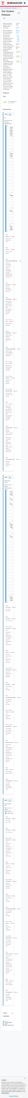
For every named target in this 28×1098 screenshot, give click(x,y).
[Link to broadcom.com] (14, 3)
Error (9, 484)
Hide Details (9, 114)
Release (10, 120)
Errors (18, 41)
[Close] (24, 1078)
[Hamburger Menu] (3, 2)
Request (18, 30)
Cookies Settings (13, 1096)
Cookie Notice (5, 1093)
